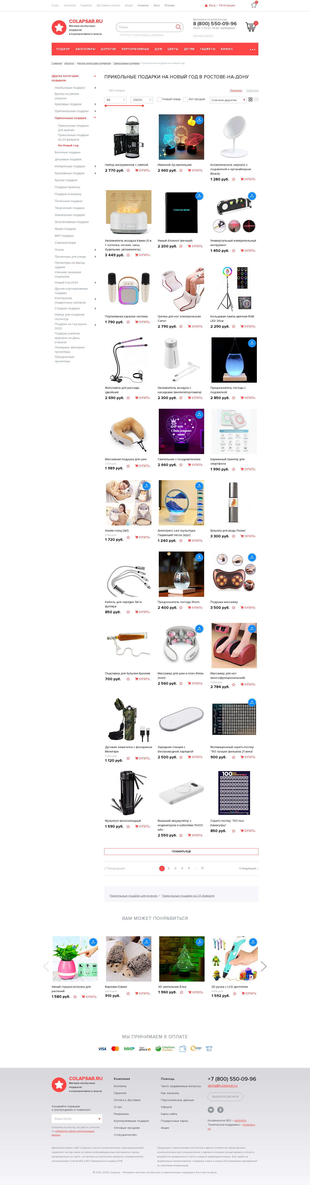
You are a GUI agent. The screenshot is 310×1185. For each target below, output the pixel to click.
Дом (158, 49)
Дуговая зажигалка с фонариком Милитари (128, 749)
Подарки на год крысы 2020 (71, 326)
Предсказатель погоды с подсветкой (228, 390)
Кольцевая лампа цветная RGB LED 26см (232, 319)
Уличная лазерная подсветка (68, 274)
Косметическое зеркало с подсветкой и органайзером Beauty (230, 169)
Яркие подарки (65, 229)
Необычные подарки (70, 88)
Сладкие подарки (67, 308)
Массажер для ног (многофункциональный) (227, 676)
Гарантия (86, 5)
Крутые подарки (66, 180)
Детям (189, 49)
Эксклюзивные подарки (72, 222)
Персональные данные (177, 1100)
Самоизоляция (65, 242)
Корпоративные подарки (131, 1121)
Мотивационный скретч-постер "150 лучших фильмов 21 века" (232, 749)
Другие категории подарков (65, 78)
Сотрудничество (125, 1135)
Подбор (63, 49)
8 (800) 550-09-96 (215, 24)
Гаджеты (208, 49)
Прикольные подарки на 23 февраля (73, 137)
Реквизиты (121, 1114)
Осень (59, 249)
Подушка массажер (224, 602)
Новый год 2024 (66, 282)
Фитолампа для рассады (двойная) (122, 390)
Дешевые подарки (68, 159)
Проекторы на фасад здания (70, 265)
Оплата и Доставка (127, 1100)
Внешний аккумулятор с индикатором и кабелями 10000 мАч (180, 825)
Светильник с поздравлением (179, 459)
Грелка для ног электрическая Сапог (179, 319)
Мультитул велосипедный (123, 821)
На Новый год (68, 145)
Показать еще (181, 851)
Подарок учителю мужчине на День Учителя (67, 338)
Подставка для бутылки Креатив (127, 673)
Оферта (166, 1107)
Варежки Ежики (116, 987)
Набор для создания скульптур (69, 317)
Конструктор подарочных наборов (70, 300)
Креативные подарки (70, 173)
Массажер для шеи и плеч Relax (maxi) (181, 676)
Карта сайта (169, 1114)
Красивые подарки (68, 104)
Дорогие (108, 49)
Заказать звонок (203, 36)
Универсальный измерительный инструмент (233, 243)
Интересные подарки (70, 166)
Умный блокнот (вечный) (175, 240)
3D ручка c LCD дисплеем (230, 987)
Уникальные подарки (70, 215)
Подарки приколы (67, 187)
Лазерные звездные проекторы (70, 350)
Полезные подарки (68, 201)
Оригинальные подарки (72, 111)
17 (202, 868)
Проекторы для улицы (70, 256)
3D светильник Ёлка (172, 987)
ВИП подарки (64, 236)
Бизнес (227, 49)
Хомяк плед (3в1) (117, 530)
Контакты (70, 5)
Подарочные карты (174, 1121)
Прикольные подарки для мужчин (73, 128)
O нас (55, 5)
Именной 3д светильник (175, 165)
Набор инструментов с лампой (126, 165)
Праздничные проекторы (64, 359)
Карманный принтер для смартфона (227, 461)
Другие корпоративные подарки (71, 291)
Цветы (172, 49)
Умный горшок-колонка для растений (71, 989)
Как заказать (170, 1093)
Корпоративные (135, 49)
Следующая (247, 868)
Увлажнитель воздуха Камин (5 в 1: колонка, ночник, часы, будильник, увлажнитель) (128, 245)
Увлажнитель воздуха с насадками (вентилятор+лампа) (179, 390)
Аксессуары (85, 49)
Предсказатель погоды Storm (178, 602)
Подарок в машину (68, 194)
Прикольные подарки (70, 118)
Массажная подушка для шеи (126, 459)
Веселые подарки (67, 152)
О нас (118, 1107)
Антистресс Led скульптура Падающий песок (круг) (176, 533)
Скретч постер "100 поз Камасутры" (227, 823)
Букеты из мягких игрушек (67, 96)
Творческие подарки (70, 208)
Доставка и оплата (108, 5)
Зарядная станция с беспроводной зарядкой (175, 749)
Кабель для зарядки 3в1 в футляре (123, 604)
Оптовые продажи (127, 1128)
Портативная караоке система (126, 316)
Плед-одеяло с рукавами (148, 34)
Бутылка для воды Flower (227, 530)
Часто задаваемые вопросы (181, 1086)
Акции (129, 5)
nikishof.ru (240, 1120)
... (196, 868)
